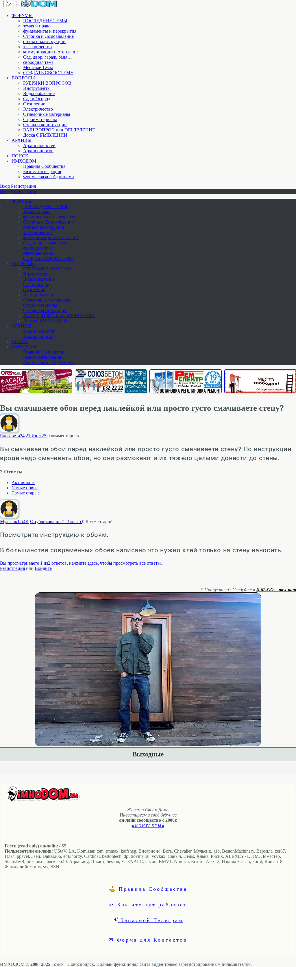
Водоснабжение (39, 93)
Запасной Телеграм (150, 919)
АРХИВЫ (22, 140)
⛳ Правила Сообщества (148, 888)
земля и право (37, 25)
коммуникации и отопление (51, 51)
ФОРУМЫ (22, 15)
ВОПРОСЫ (23, 77)
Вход (5, 186)
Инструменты (37, 88)
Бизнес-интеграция (42, 171)
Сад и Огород (36, 98)
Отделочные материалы (46, 114)
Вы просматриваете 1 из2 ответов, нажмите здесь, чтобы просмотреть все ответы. (81, 563)
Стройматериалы (40, 119)
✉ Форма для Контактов (148, 939)
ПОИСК (20, 155)
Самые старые (26, 492)
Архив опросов (38, 150)
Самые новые (25, 487)
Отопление (34, 103)
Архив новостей (39, 145)
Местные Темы (38, 67)
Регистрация (23, 186)
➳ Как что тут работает (148, 904)
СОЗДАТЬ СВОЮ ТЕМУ (48, 72)
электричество (37, 46)
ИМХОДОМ (24, 161)
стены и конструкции (44, 41)
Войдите (43, 568)
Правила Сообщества (44, 166)
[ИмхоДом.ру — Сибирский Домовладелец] (29, 5)
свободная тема (38, 62)
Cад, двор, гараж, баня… (47, 57)
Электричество (38, 109)
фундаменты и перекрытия (49, 31)
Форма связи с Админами (48, 176)
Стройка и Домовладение (48, 36)
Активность (23, 482)
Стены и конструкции (45, 124)
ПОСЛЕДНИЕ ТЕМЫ (45, 20)
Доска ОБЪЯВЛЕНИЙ (45, 135)
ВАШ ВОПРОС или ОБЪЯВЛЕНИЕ (59, 129)
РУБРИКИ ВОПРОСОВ (47, 83)
